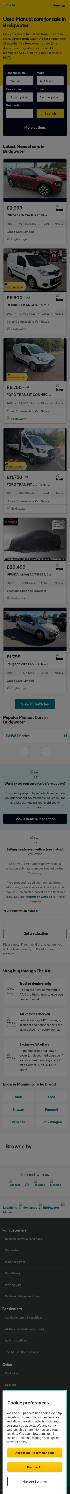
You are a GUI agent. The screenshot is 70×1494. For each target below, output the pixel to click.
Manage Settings (35, 1481)
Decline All (34, 1467)
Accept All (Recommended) (34, 1452)
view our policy (16, 1442)
